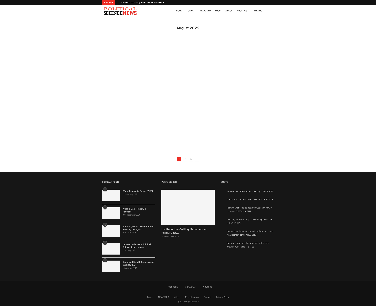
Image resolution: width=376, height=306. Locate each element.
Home (179, 10)
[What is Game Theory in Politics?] (111, 213)
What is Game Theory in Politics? (135, 210)
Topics (190, 10)
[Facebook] (269, 2)
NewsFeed (205, 10)
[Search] (272, 11)
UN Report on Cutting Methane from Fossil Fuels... (184, 231)
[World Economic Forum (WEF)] (111, 195)
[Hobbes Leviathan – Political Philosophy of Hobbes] (111, 249)
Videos (229, 10)
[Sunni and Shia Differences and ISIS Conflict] (111, 266)
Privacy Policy (222, 297)
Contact (207, 297)
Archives (242, 10)
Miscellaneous (192, 297)
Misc (217, 10)
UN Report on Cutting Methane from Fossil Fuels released (146, 2)
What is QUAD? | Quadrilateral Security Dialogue (138, 228)
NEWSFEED (163, 297)
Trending (257, 10)
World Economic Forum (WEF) (138, 191)
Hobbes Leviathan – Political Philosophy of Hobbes (137, 246)
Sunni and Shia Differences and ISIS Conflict (138, 263)
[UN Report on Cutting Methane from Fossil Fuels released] (188, 207)
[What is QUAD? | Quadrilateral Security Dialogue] (111, 231)
